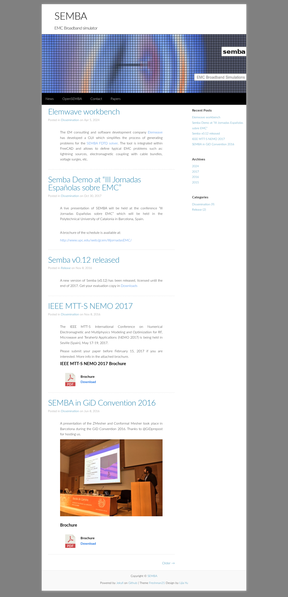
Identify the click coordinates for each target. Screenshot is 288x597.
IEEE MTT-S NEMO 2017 (90, 306)
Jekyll (119, 583)
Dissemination (70, 120)
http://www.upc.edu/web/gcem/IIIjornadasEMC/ (96, 240)
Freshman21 (157, 583)
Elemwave (155, 132)
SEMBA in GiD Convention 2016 (102, 403)
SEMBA (70, 16)
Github (132, 583)
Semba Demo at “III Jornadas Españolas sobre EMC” (94, 184)
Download (88, 382)
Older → (168, 563)
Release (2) (199, 209)
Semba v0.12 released (83, 260)
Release (66, 268)
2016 (195, 177)
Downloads (129, 286)
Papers (116, 99)
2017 (195, 171)
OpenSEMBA (72, 99)
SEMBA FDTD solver (102, 143)
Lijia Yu (183, 583)
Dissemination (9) (203, 204)
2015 (195, 182)
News (50, 99)
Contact (96, 99)
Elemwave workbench (84, 112)
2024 (195, 166)
